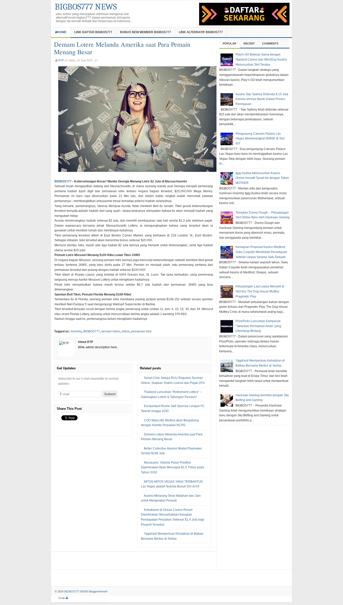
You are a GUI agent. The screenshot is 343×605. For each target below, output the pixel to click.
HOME (62, 32)
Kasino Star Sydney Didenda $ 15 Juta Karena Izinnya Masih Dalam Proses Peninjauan (262, 99)
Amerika (76, 331)
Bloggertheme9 (98, 591)
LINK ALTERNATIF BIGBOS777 (201, 32)
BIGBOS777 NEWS (86, 7)
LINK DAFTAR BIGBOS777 (93, 32)
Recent (249, 43)
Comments (270, 43)
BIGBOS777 (63, 181)
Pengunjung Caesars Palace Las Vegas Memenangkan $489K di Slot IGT (260, 138)
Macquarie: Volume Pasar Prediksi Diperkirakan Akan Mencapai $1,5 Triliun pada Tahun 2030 (172, 467)
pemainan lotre (141, 331)
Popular (229, 43)
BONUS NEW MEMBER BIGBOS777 (145, 32)
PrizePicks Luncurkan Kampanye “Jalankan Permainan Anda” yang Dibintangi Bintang (258, 326)
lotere (126, 331)
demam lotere (110, 331)
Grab (62, 597)
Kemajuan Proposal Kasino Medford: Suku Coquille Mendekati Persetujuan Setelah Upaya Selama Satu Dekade (261, 252)
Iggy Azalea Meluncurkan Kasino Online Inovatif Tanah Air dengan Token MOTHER (262, 178)
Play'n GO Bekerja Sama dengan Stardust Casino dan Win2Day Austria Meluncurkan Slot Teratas (261, 59)
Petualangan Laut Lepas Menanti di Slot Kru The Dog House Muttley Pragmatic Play (260, 291)
